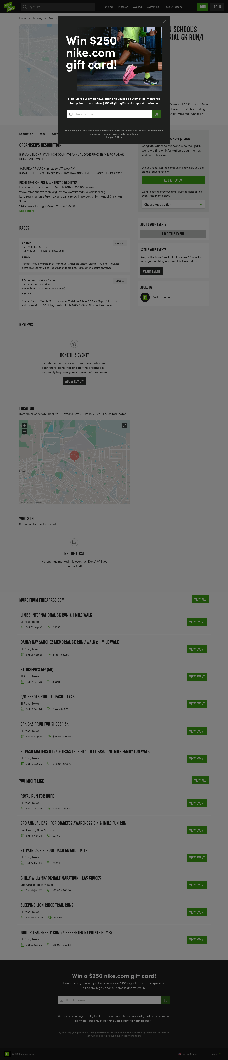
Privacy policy (119, 133)
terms (135, 133)
